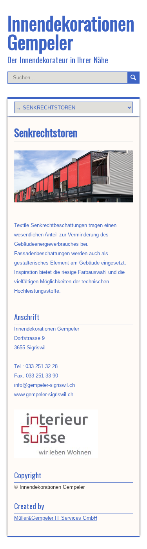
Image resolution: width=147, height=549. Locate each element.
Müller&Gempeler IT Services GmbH (55, 518)
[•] (73, 176)
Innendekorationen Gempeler (70, 32)
